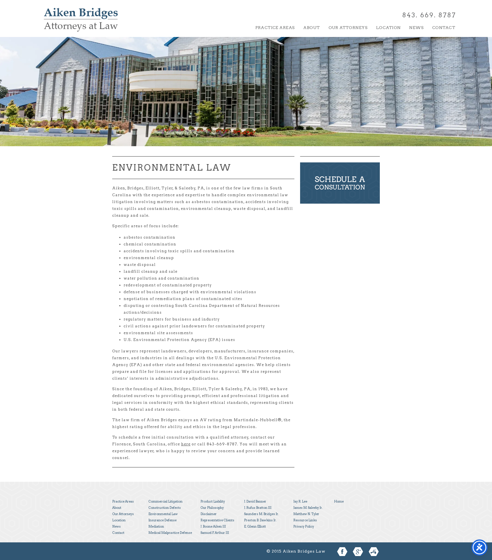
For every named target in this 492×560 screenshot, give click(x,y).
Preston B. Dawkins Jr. (260, 520)
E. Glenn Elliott (255, 526)
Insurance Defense (162, 520)
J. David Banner (255, 501)
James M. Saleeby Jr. (308, 508)
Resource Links (305, 520)
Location (388, 27)
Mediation (156, 526)
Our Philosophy (212, 508)
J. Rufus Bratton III (257, 508)
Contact (443, 27)
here (185, 444)
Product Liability (212, 501)
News (416, 27)
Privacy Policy (303, 526)
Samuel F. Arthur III (214, 533)
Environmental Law (163, 514)
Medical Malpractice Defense (170, 533)
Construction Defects (164, 508)
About (311, 27)
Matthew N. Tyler (306, 514)
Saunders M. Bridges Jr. (261, 514)
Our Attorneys (348, 27)
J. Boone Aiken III (213, 526)
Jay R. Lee (300, 501)
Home (339, 501)
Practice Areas (275, 27)
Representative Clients (217, 520)
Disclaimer (208, 514)
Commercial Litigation (165, 501)
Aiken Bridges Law (81, 24)
